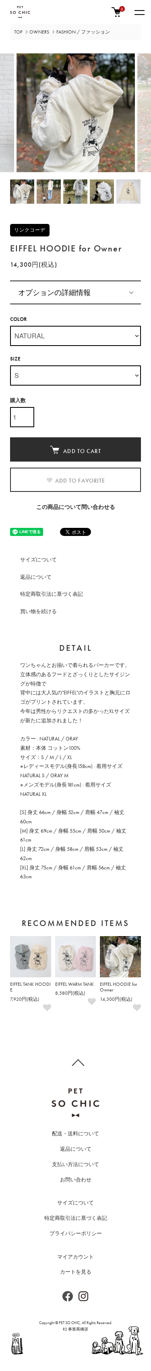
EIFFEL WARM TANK (74, 984)
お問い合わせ (75, 1179)
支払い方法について (75, 1164)
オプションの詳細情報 (54, 292)
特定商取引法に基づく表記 (51, 594)
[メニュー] (139, 12)
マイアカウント (75, 1256)
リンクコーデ (30, 230)
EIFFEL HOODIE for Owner (118, 987)
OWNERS (39, 32)
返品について (36, 577)
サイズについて (38, 559)
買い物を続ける (38, 611)
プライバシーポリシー (76, 1233)
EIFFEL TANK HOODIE (30, 987)
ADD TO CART (82, 451)
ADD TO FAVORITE (80, 480)
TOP (18, 32)
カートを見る (75, 1271)
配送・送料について (75, 1133)
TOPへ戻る (75, 1062)
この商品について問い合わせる (75, 506)
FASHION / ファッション (83, 32)
